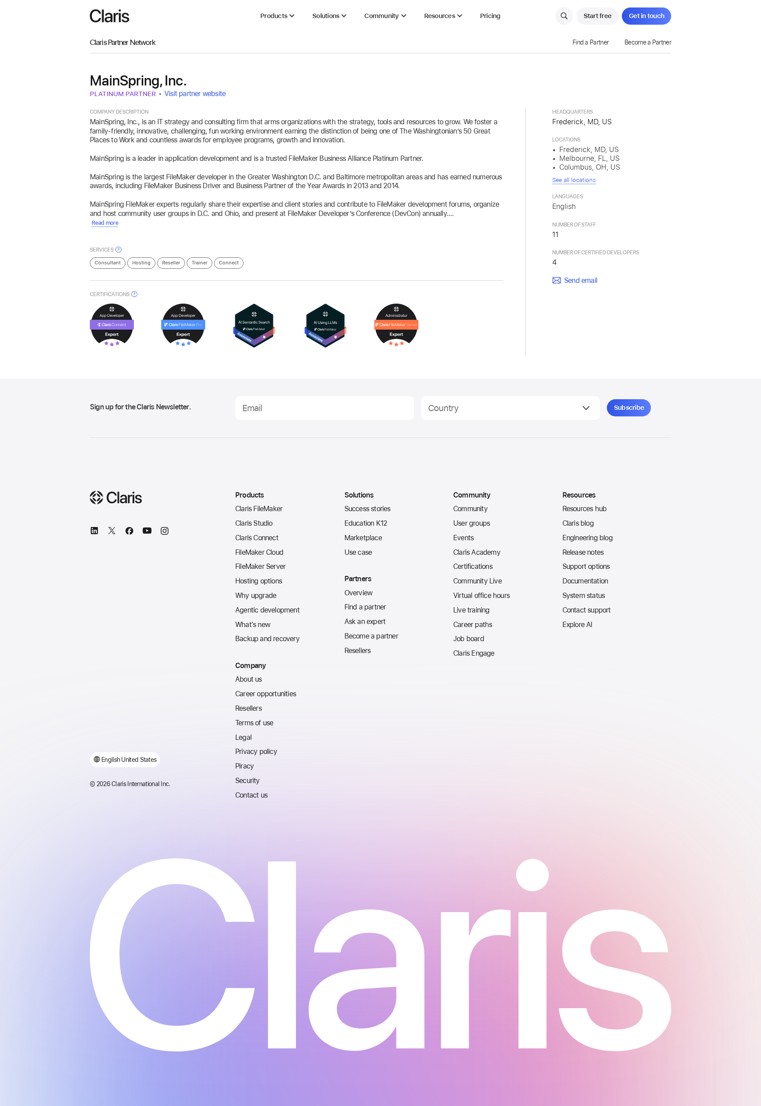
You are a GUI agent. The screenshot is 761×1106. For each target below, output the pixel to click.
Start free (598, 16)
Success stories (367, 509)
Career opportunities (265, 694)
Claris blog (578, 523)
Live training (471, 610)
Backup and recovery (267, 639)
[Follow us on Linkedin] (94, 532)
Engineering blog (587, 538)
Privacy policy (256, 751)
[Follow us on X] (111, 532)
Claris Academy (476, 552)
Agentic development (267, 610)
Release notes (583, 552)
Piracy (244, 766)
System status (583, 595)
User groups (471, 523)
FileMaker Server (260, 566)
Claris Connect (256, 538)
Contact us (251, 795)
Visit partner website (194, 93)
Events (463, 538)
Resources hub (584, 509)
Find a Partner (591, 42)
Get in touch (646, 16)
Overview (358, 593)
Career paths (472, 624)
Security (247, 780)
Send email (580, 280)
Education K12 (366, 523)
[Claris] (109, 15)
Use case (358, 552)
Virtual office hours (481, 595)
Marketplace (363, 538)
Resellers (248, 708)
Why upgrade (255, 595)
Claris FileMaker (258, 509)
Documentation (585, 581)
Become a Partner (647, 42)
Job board (468, 639)
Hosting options (258, 581)
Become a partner (371, 636)
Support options (586, 566)
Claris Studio (254, 523)
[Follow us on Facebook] (129, 532)
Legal (243, 737)
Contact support (586, 610)
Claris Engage (474, 653)
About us (248, 679)
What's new (252, 624)
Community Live (477, 581)
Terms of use (254, 723)
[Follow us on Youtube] (147, 532)
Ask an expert (365, 621)
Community (470, 509)
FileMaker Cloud (259, 552)
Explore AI (577, 624)
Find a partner (365, 607)
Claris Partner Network (122, 42)
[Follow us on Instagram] (164, 532)
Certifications (472, 566)
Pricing (490, 16)
